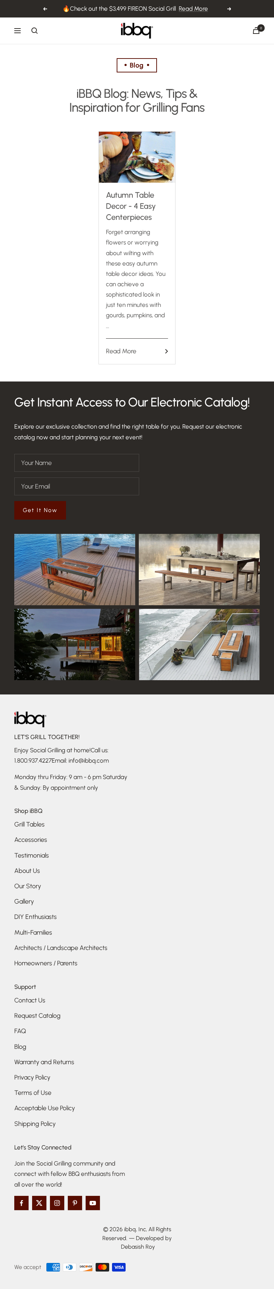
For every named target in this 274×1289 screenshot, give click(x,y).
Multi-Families (33, 932)
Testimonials (31, 855)
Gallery (24, 901)
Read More (193, 8)
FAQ (20, 1031)
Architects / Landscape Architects (60, 948)
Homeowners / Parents (45, 963)
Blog (20, 1047)
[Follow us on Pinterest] (75, 1203)
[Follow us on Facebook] (21, 1203)
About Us (27, 871)
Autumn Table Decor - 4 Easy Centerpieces (131, 206)
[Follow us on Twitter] (39, 1203)
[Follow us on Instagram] (57, 1203)
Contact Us (29, 1000)
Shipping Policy (35, 1124)
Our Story (27, 886)
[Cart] (256, 30)
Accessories (30, 840)
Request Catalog (37, 1016)
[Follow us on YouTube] (93, 1203)
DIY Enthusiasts (35, 917)
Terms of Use (32, 1093)
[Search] (34, 30)
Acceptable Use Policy (44, 1108)
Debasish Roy (138, 1246)
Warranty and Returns (44, 1062)
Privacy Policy (32, 1077)
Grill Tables (29, 824)
